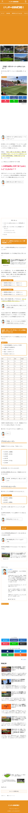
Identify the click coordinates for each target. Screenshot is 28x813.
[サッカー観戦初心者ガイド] (21, 49)
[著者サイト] (9, 599)
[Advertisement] (14, 30)
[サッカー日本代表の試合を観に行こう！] (7, 49)
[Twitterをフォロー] (11, 599)
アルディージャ (5, 603)
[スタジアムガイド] (7, 57)
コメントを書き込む (14, 791)
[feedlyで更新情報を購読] (13, 599)
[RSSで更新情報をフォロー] (14, 599)
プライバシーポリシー (14, 808)
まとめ (5, 234)
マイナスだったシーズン (10, 232)
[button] (25, 391)
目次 (12, 220)
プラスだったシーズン (10, 230)
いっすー (10, 569)
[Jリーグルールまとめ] (21, 57)
